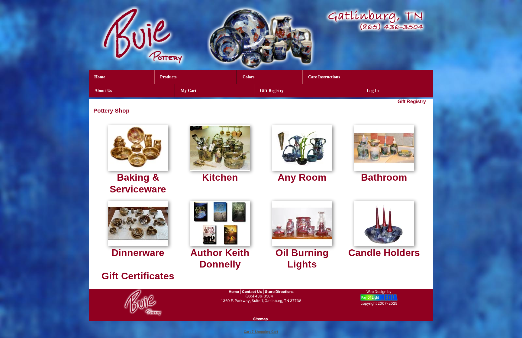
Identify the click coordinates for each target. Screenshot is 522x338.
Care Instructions (324, 77)
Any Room (302, 177)
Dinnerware (137, 252)
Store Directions (279, 291)
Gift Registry (272, 90)
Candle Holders (384, 252)
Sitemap (260, 319)
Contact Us (252, 291)
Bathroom (384, 177)
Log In (373, 90)
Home (99, 77)
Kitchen (220, 177)
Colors (248, 77)
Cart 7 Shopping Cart (261, 332)
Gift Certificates (138, 276)
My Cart (188, 90)
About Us (103, 90)
